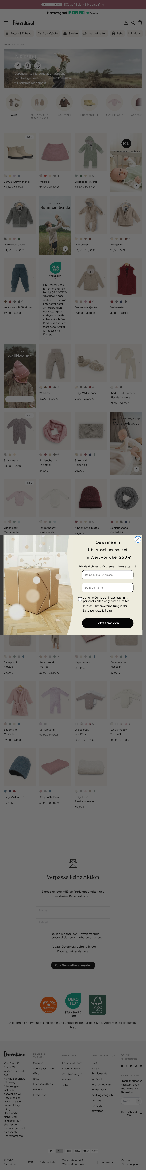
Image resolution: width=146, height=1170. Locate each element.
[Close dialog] (138, 539)
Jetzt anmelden (108, 623)
